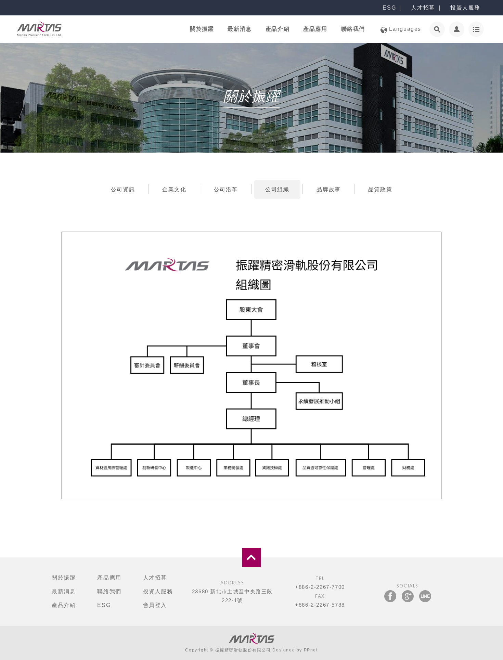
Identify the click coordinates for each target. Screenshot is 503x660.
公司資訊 (123, 189)
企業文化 (174, 189)
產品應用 (315, 29)
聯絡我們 (353, 29)
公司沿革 (226, 189)
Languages (404, 29)
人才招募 (423, 8)
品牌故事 (328, 189)
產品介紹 (277, 29)
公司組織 (277, 189)
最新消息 (240, 29)
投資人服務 (465, 8)
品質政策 (380, 189)
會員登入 (155, 605)
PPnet (311, 650)
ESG (389, 8)
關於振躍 (202, 29)
